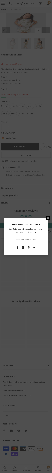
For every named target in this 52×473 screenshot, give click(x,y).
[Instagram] (23, 247)
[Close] (48, 218)
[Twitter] (34, 247)
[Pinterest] (29, 247)
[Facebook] (17, 247)
